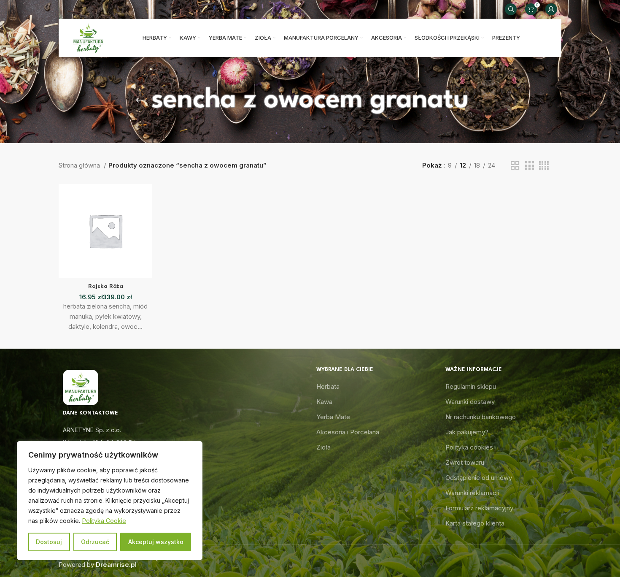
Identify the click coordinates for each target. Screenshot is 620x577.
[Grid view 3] (529, 165)
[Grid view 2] (515, 165)
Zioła (323, 447)
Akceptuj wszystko (155, 541)
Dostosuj (49, 541)
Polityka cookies (469, 447)
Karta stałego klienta (474, 523)
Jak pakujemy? (466, 432)
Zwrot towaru (464, 462)
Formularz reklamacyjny (479, 508)
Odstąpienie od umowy (478, 478)
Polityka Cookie (104, 520)
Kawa (324, 402)
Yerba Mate (333, 417)
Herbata (328, 386)
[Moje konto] (551, 9)
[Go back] (140, 100)
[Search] (511, 9)
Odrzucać (95, 541)
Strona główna (80, 165)
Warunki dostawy (470, 402)
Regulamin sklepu (470, 386)
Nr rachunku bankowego (480, 417)
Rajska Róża (105, 286)
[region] (109, 500)
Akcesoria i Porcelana (347, 432)
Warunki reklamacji (472, 493)
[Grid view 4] (544, 165)
